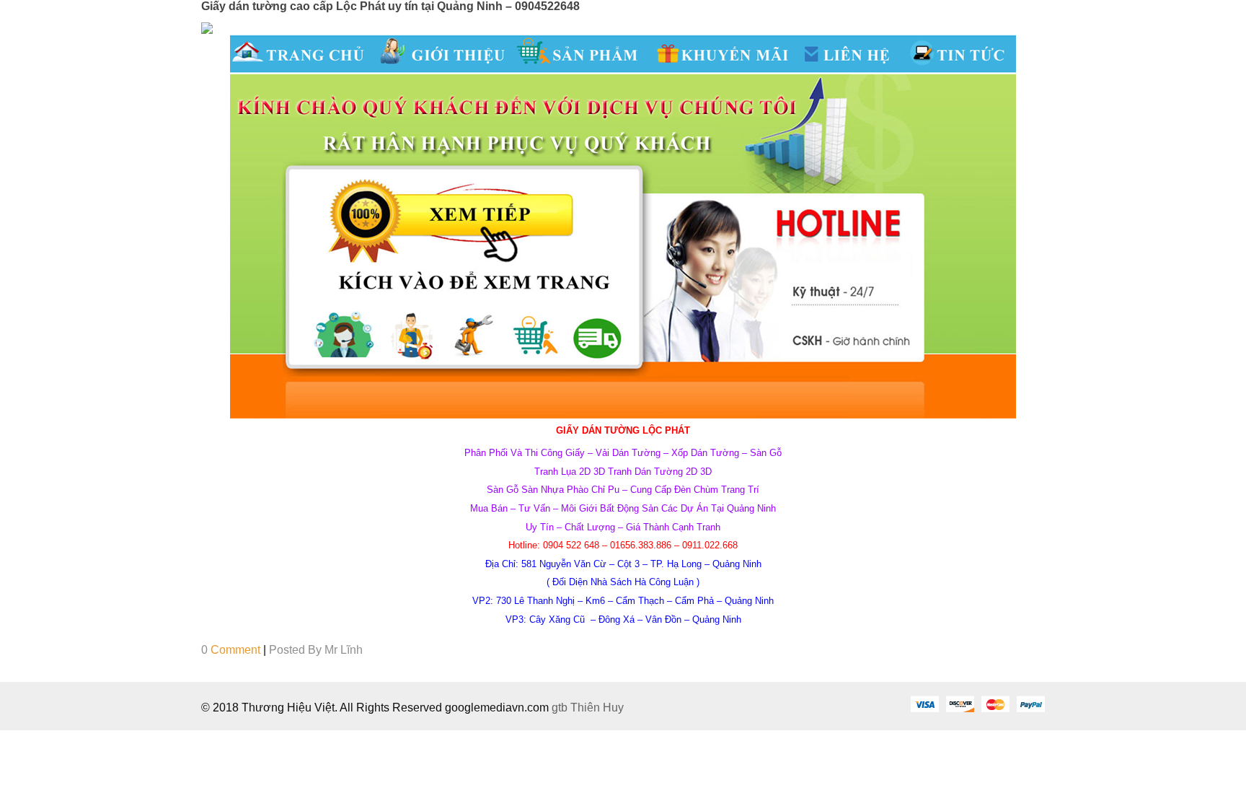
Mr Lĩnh (343, 650)
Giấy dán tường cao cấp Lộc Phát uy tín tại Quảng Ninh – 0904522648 (390, 6)
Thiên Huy (597, 707)
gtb (561, 707)
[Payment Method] (924, 703)
